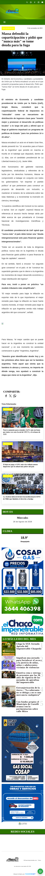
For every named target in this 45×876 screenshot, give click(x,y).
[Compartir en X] (10, 396)
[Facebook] (34, 2)
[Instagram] (38, 2)
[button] (27, 2)
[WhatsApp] (31, 2)
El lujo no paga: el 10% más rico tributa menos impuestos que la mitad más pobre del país (20, 466)
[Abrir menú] (4, 22)
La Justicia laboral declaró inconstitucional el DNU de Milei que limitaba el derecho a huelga (22, 498)
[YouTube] (42, 2)
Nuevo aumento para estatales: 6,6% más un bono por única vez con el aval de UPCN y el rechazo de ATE (21, 432)
